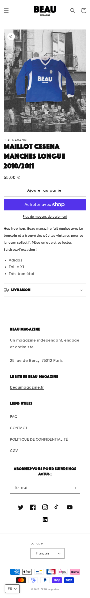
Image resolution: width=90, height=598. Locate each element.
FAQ (14, 417)
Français (43, 553)
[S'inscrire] (74, 488)
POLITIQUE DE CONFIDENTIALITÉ (39, 439)
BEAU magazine (50, 589)
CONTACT (19, 428)
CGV (14, 451)
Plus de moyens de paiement (45, 216)
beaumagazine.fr (27, 387)
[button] (6, 10)
